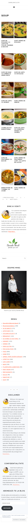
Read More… (12, 231)
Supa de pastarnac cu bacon (6, 159)
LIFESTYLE (6, 359)
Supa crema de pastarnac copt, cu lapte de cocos (20, 160)
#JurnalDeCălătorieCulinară (10, 323)
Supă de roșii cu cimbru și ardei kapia (6, 74)
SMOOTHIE (6, 377)
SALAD (5, 374)
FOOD (4, 351)
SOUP (4, 380)
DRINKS (5, 344)
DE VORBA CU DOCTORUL (10, 338)
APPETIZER (6, 331)
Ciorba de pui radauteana (6, 128)
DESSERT (6, 341)
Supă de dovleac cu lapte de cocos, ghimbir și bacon (7, 43)
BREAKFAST (6, 336)
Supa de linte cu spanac (6, 101)
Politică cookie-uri (6, 516)
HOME (4, 354)
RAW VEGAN (6, 369)
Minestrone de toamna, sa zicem (7, 189)
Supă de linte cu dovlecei (19, 73)
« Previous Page (8, 197)
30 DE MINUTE (7, 328)
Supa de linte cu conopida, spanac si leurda (19, 130)
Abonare (7, 508)
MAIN (4, 364)
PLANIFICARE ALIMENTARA (11, 367)
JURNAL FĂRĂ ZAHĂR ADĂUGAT (13, 356)
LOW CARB (6, 362)
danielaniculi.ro (14, 2)
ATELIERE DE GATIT (9, 333)
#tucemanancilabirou (9, 326)
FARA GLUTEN (7, 346)
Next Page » (14, 199)
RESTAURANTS (7, 372)
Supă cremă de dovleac (19, 41)
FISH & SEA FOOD (8, 349)
